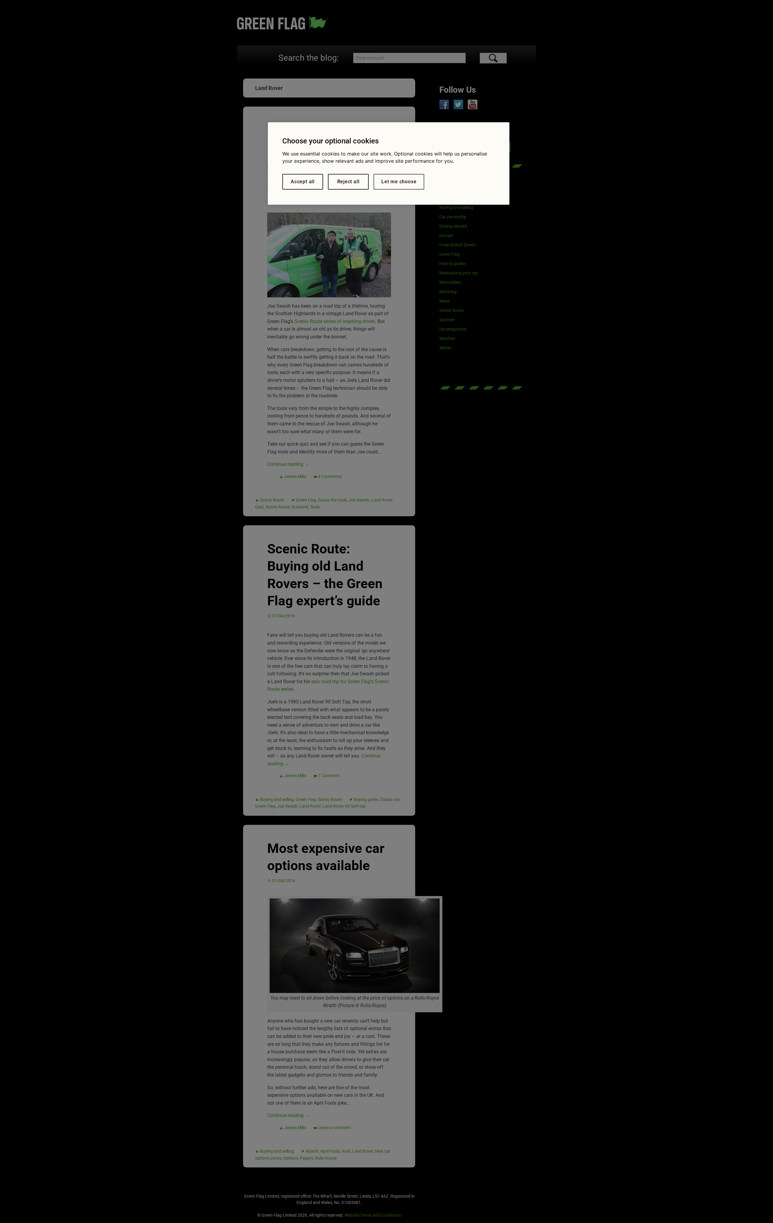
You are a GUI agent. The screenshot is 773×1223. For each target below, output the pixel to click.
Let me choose (398, 181)
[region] (388, 163)
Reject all (348, 181)
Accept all (303, 181)
